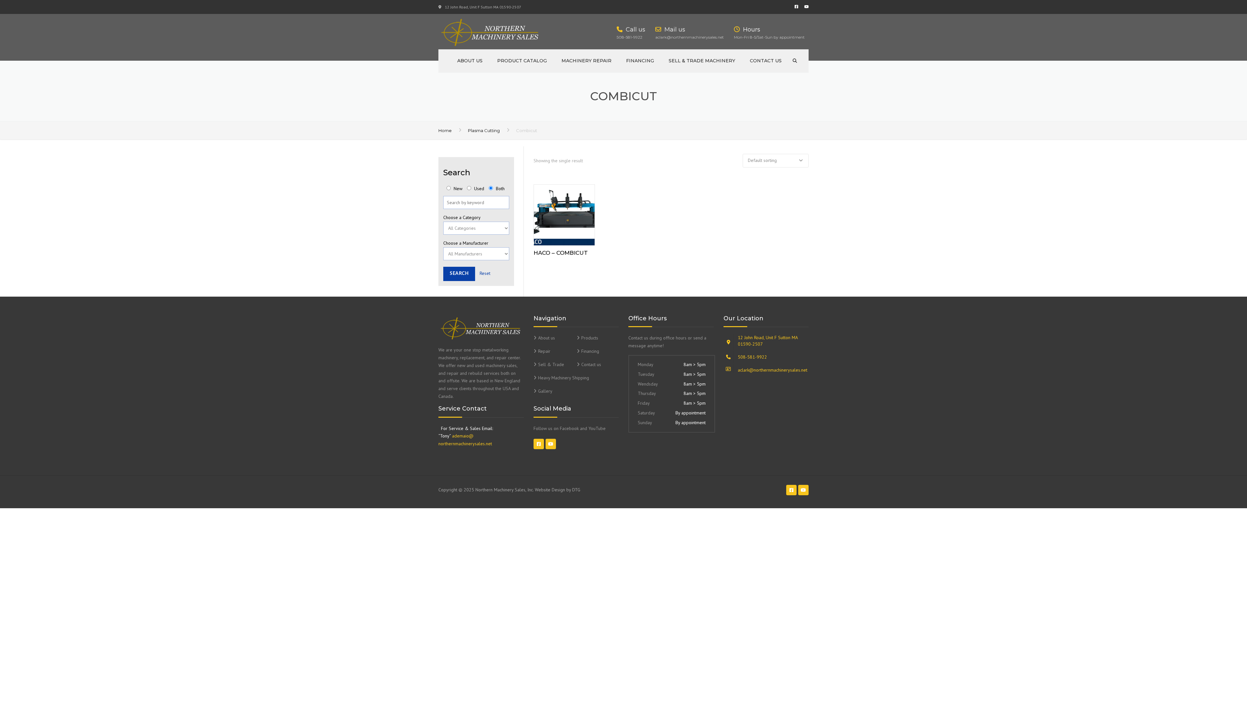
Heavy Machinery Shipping (563, 378)
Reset (485, 273)
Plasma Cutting (484, 130)
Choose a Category (462, 217)
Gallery (545, 391)
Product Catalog (522, 61)
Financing (640, 61)
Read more (564, 213)
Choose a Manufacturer (465, 243)
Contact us (766, 61)
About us (470, 61)
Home (445, 130)
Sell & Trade (551, 364)
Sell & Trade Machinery (702, 61)
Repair (544, 351)
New (457, 188)
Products (589, 338)
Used (478, 188)
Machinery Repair (586, 61)
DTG (576, 490)
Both (500, 188)
